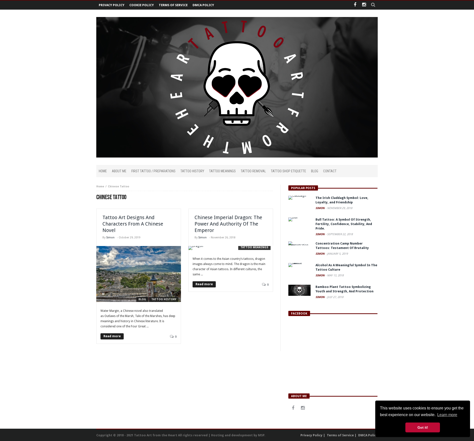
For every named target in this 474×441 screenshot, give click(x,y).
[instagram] (364, 5)
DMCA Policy (203, 5)
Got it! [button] (422, 427)
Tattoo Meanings (254, 247)
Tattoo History (163, 299)
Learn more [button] (447, 415)
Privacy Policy (111, 5)
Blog (142, 299)
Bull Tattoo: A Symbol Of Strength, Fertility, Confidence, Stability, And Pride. (344, 224)
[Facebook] (354, 5)
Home (100, 186)
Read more (112, 336)
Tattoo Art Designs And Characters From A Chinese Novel (132, 223)
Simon (110, 237)
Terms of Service (173, 5)
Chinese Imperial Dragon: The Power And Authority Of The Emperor (228, 223)
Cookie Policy (141, 5)
